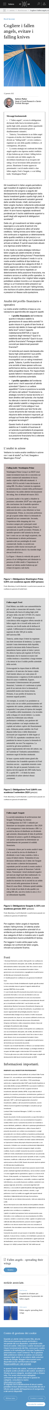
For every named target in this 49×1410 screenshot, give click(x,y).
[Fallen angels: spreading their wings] (11, 1313)
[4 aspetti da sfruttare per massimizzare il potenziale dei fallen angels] (11, 1296)
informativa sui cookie (13, 1382)
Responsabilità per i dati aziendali (17, 1363)
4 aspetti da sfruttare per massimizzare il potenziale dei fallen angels (31, 1296)
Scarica (10, 1270)
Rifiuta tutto (10, 1398)
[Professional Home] (4, 10)
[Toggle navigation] (4, 4)
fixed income (22, 10)
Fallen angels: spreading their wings (30, 1311)
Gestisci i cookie (36, 1398)
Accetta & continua (35, 1404)
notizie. (12, 10)
